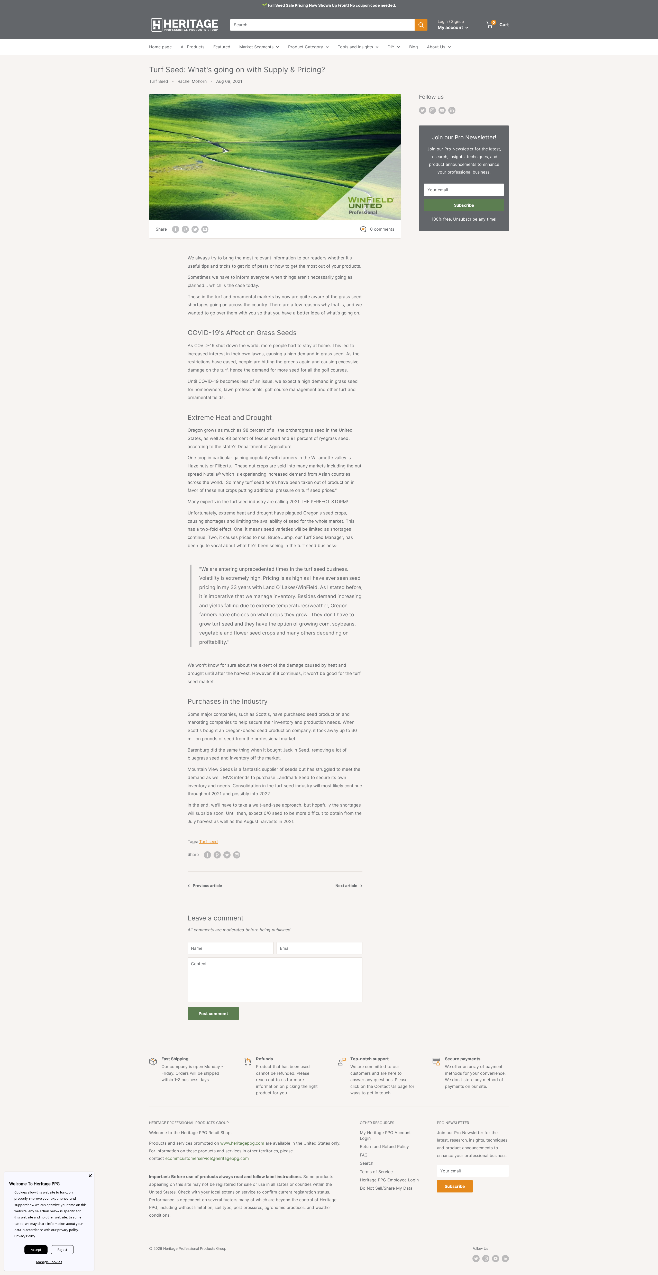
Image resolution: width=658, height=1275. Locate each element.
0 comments (382, 229)
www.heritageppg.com (242, 1143)
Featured (221, 46)
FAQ (364, 1155)
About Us (436, 46)
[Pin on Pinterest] (185, 229)
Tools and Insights (355, 46)
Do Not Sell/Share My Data (386, 1188)
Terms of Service (376, 1171)
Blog (413, 46)
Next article (346, 885)
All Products (192, 46)
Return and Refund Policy (384, 1146)
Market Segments (256, 46)
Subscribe (464, 205)
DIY (391, 46)
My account (451, 27)
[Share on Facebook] (175, 229)
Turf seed (208, 841)
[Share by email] (204, 229)
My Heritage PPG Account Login (385, 1135)
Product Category (305, 46)
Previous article (207, 885)
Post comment (213, 1013)
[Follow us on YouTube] (442, 110)
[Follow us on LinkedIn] (451, 110)
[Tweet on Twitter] (195, 229)
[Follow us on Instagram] (432, 110)
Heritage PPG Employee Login (389, 1179)
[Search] (421, 25)
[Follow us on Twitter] (422, 110)
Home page (160, 46)
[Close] (90, 1175)
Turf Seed (158, 81)
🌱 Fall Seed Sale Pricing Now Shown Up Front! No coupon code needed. (329, 5)
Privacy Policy (24, 1236)
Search (366, 1163)
